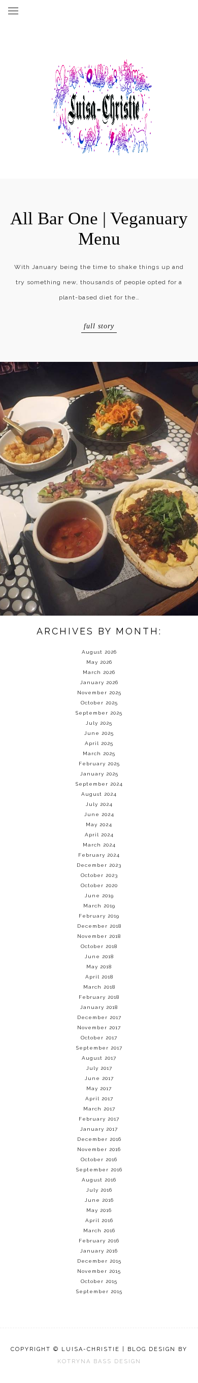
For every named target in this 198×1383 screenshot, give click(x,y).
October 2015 (99, 1281)
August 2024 (99, 794)
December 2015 (99, 1261)
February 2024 (99, 855)
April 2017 (99, 1098)
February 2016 (99, 1240)
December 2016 (99, 1139)
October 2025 (99, 702)
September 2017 (99, 1048)
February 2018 (99, 997)
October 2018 (99, 946)
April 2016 (99, 1220)
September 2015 (99, 1291)
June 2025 (99, 733)
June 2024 (99, 814)
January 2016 (99, 1251)
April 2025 (99, 743)
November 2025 (99, 692)
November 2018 (99, 936)
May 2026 (99, 662)
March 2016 (99, 1230)
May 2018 (99, 966)
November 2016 (99, 1149)
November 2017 (99, 1027)
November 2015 (99, 1271)
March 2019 (99, 905)
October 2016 (99, 1159)
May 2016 (99, 1210)
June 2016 (99, 1200)
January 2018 (99, 1007)
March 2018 (99, 987)
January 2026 (99, 682)
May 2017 (99, 1088)
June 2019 (99, 895)
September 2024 (99, 784)
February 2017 (99, 1119)
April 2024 (99, 834)
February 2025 (99, 763)
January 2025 (99, 774)
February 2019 (99, 916)
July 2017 (99, 1068)
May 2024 (99, 824)
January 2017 (99, 1129)
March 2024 (99, 845)
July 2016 (99, 1190)
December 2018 (99, 926)
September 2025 (99, 713)
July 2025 (99, 723)
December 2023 (99, 865)
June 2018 (99, 956)
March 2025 (99, 753)
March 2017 (99, 1108)
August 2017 (99, 1058)
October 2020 (99, 885)
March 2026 (99, 672)
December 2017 (99, 1017)
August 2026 (99, 652)
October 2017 (99, 1037)
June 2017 (99, 1078)
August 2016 (99, 1180)
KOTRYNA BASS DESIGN (99, 1361)
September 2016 (99, 1169)
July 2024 (99, 804)
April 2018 (99, 977)
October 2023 (99, 875)
